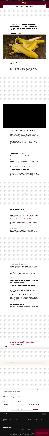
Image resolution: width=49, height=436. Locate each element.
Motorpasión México (30, 429)
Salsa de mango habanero (16, 389)
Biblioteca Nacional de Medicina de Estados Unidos (27, 218)
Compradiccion (37, 420)
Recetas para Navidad (5, 399)
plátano (27, 65)
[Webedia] (5, 413)
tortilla (9, 19)
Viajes (17, 6)
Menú (3, 4)
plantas (33, 267)
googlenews (44, 4)
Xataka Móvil (5, 419)
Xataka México (5, 428)
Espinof (17, 419)
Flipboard (19, 33)
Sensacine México (18, 428)
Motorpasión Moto (30, 419)
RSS (36, 404)
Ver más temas (6, 404)
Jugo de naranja (39, 389)
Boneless (27, 389)
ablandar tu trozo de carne (15, 156)
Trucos (21, 6)
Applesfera (4, 420)
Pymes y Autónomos (42, 419)
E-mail (20, 33)
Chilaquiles (10, 389)
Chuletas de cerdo (22, 389)
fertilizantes (12, 307)
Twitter (18, 33)
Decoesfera (36, 419)
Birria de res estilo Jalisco (32, 389)
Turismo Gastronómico (13, 397)
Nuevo (5, 4)
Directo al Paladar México (24, 429)
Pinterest (37, 4)
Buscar (6, 4)
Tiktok (45, 4)
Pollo (4, 401)
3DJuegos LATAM (12, 428)
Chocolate (19, 401)
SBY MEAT (30, 166)
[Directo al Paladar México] (24, 3)
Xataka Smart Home (5, 422)
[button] (15, 62)
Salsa (11, 401)
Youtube (42, 4)
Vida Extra (11, 419)
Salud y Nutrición (5, 396)
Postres (31, 6)
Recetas (26, 6)
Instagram (40, 4)
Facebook (38, 4)
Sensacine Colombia (17, 430)
